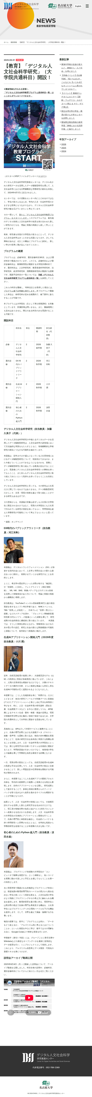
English (78, 6)
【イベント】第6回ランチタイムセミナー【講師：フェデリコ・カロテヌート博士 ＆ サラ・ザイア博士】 (72, 100)
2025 (63, 148)
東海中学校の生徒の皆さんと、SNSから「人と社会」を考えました (71, 68)
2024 (63, 151)
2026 (63, 144)
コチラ (43, 176)
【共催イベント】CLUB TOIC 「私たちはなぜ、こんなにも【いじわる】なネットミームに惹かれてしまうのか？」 (71, 82)
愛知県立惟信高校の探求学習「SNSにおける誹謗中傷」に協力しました (71, 125)
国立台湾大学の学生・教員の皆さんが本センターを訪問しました (71, 114)
